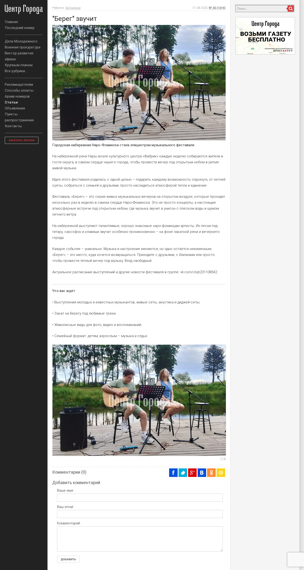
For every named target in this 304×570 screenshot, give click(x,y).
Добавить (68, 559)
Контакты (13, 126)
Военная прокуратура (22, 47)
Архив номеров (17, 96)
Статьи (11, 102)
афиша (10, 59)
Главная (11, 22)
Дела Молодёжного (21, 41)
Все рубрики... (16, 71)
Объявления (15, 108)
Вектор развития (19, 53)
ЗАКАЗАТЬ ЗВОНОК (22, 140)
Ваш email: (65, 507)
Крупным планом (19, 65)
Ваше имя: (65, 490)
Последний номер (19, 28)
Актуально (73, 7)
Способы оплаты (19, 90)
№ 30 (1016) (217, 7)
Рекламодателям (19, 84)
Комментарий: (69, 523)
